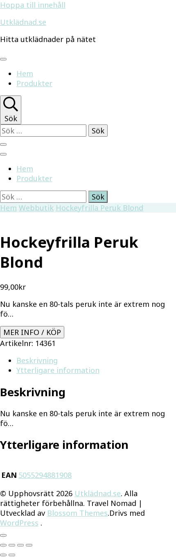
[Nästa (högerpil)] (12, 555)
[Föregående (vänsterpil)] (3, 555)
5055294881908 (45, 475)
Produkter (34, 83)
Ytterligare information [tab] (57, 370)
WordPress (19, 523)
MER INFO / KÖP (32, 332)
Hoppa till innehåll (32, 5)
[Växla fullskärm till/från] (12, 545)
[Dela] (20, 545)
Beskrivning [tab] (37, 360)
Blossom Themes (77, 513)
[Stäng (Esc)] (29, 545)
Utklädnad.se (23, 22)
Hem (24, 73)
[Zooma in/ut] (3, 545)
